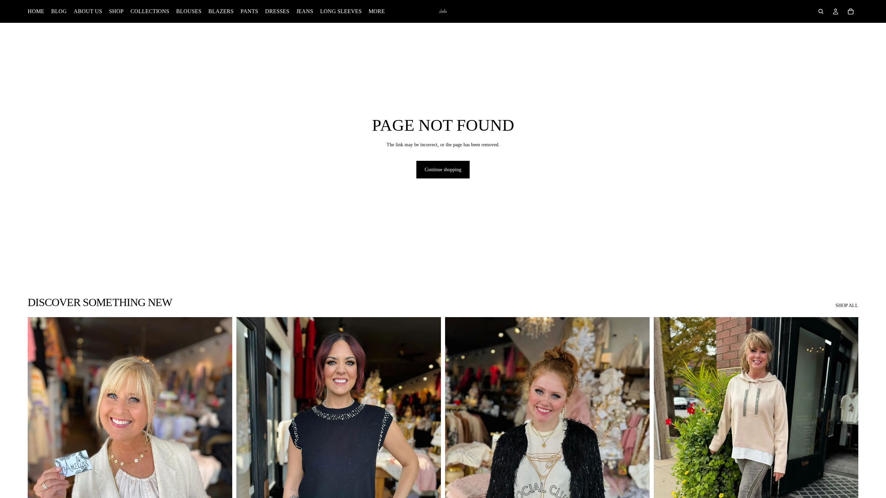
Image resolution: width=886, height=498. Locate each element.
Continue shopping (443, 169)
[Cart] (850, 11)
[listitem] (376, 11)
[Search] (821, 11)
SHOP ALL (846, 305)
